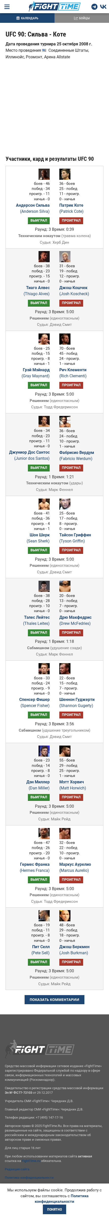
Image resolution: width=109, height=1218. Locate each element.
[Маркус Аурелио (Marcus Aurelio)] (66, 837)
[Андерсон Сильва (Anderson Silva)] (43, 178)
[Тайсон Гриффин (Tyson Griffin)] (66, 508)
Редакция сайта (17, 1169)
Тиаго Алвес (37, 290)
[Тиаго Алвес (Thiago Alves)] (43, 260)
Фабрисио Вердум (76, 455)
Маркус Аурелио (75, 867)
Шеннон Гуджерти (77, 702)
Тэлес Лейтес (36, 620)
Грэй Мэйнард (36, 372)
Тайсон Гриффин (75, 538)
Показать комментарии (54, 999)
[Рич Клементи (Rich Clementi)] (66, 343)
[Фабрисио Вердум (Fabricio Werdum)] (66, 425)
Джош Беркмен (74, 949)
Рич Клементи (73, 372)
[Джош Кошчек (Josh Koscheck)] (66, 260)
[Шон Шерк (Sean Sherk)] (43, 508)
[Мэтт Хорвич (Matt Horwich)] (66, 755)
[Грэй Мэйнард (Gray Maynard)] (43, 343)
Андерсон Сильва (33, 208)
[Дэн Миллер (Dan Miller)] (43, 755)
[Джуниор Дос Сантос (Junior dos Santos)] (43, 425)
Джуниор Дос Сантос (29, 455)
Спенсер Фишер (34, 702)
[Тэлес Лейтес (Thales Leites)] (43, 590)
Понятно (54, 1209)
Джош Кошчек (74, 290)
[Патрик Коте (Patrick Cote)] (66, 178)
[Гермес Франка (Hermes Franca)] (43, 837)
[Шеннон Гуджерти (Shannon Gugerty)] (66, 672)
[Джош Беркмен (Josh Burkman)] (66, 919)
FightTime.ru (31, 1161)
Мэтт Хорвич (72, 785)
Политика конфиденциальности (29, 1177)
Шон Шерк (38, 538)
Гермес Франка (35, 867)
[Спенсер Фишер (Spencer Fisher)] (43, 672)
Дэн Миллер (38, 785)
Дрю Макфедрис (75, 620)
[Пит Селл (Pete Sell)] (43, 919)
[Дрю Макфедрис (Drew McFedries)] (66, 590)
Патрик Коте (71, 208)
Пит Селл (40, 949)
